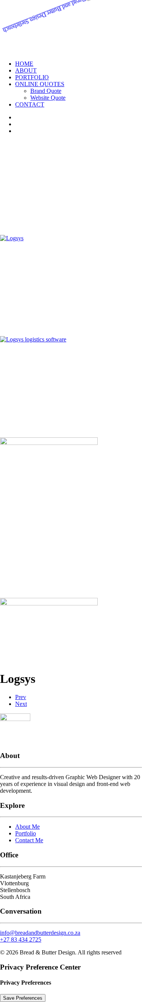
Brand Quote (45, 91)
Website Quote (48, 97)
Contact (29, 104)
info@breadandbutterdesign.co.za (40, 932)
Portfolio (32, 77)
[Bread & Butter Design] (71, 27)
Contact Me (29, 840)
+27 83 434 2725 (20, 939)
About (26, 70)
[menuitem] (78, 63)
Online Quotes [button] (39, 84)
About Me (27, 826)
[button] (11, 238)
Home (24, 63)
